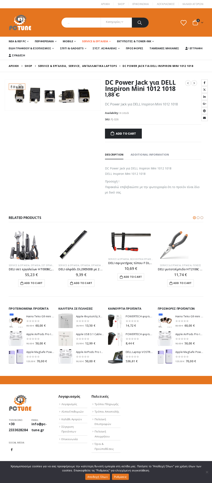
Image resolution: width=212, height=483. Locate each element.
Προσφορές (134, 48)
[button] (194, 217)
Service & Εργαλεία (95, 41)
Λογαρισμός (69, 404)
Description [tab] (114, 154)
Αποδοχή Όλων (97, 476)
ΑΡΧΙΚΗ (105, 4)
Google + (204, 103)
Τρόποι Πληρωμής (106, 404)
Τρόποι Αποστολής (107, 411)
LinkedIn (204, 96)
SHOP (121, 4)
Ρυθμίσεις (120, 476)
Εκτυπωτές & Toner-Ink (134, 41)
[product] (31, 244)
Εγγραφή (196, 48)
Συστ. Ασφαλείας (105, 48)
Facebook (204, 82)
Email (204, 118)
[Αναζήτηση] (140, 23)
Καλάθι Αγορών (193, 4)
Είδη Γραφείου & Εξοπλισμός (30, 48)
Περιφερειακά (44, 41)
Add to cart (126, 134)
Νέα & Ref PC (17, 41)
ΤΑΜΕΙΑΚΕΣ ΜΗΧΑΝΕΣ (164, 48)
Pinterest (204, 110)
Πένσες (197, 265)
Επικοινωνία (69, 439)
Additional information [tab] (150, 154)
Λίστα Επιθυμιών (72, 411)
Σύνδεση (18, 55)
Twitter (204, 89)
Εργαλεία (35, 265)
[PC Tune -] (20, 22)
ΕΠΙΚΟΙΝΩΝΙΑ (140, 4)
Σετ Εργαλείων (50, 265)
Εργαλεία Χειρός (100, 265)
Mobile (68, 41)
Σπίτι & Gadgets (72, 48)
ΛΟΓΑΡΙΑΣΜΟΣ (166, 4)
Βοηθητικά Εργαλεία (141, 259)
